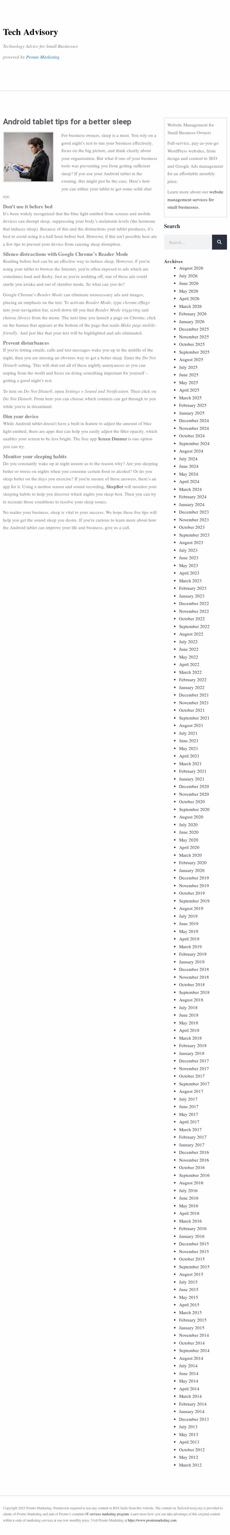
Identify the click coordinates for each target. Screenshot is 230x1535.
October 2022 (192, 618)
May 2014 (188, 1381)
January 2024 (192, 504)
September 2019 (194, 901)
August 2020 (191, 817)
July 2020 (188, 824)
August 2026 (191, 268)
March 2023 (190, 581)
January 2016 (192, 1236)
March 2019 (190, 946)
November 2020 (194, 794)
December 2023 (194, 512)
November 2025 (194, 337)
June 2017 (189, 1106)
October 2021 (192, 710)
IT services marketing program (107, 1513)
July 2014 (188, 1365)
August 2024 (191, 451)
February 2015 (193, 1320)
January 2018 (192, 1053)
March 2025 (190, 398)
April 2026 (189, 298)
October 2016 (192, 1167)
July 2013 (188, 1426)
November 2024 (194, 428)
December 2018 (194, 969)
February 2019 (193, 954)
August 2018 (191, 1000)
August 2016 (191, 1183)
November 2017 (194, 1068)
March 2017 (190, 1129)
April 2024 (189, 481)
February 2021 (193, 771)
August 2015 (191, 1274)
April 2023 (189, 573)
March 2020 (190, 855)
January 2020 (192, 870)
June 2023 (189, 557)
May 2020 (188, 840)
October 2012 (192, 1449)
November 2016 (194, 1160)
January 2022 (192, 687)
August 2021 (191, 725)
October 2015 (192, 1259)
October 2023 (192, 527)
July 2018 (188, 1007)
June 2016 (189, 1198)
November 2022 (194, 611)
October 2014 (192, 1343)
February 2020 (193, 862)
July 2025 (188, 367)
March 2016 (190, 1221)
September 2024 (194, 443)
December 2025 (194, 329)
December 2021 (194, 695)
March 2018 (190, 1038)
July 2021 (188, 733)
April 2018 (189, 1030)
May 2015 (188, 1297)
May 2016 (188, 1206)
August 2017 (191, 1091)
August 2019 (191, 908)
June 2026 (189, 283)
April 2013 (189, 1442)
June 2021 (189, 740)
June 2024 (189, 466)
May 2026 (188, 291)
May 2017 (188, 1114)
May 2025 (188, 382)
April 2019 (189, 939)
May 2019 (188, 931)
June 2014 (189, 1373)
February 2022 (193, 679)
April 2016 (189, 1213)
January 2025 (192, 413)
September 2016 (194, 1175)
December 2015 (194, 1244)
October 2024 (192, 436)
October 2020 (192, 801)
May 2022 (188, 657)
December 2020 (194, 786)
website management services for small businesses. (195, 199)
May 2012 (188, 1457)
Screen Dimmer (112, 439)
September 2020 (194, 809)
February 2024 (193, 497)
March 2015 (190, 1312)
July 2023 (188, 550)
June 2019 (189, 923)
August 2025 (191, 359)
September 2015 (194, 1267)
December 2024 (194, 420)
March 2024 (190, 489)
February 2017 (193, 1137)
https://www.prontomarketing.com (152, 1520)
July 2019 (188, 916)
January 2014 (192, 1411)
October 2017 (192, 1076)
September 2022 (194, 626)
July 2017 (188, 1099)
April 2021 (189, 756)
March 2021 (190, 763)
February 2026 (193, 314)
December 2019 (194, 878)
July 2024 (188, 459)
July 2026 (188, 276)
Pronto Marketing (43, 57)
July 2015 (188, 1282)
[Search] (219, 242)
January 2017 (192, 1145)
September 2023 (194, 535)
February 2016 (193, 1228)
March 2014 (190, 1396)
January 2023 (192, 596)
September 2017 (194, 1084)
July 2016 (188, 1190)
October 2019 (192, 893)
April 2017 (189, 1122)
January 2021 (192, 779)
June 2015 (189, 1289)
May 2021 (188, 748)
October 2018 (192, 984)
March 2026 (190, 306)
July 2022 (188, 641)
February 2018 (193, 1045)
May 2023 (188, 565)
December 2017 (194, 1061)
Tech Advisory (30, 31)
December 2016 (194, 1152)
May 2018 (188, 1023)
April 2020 (189, 847)
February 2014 (193, 1404)
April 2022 (189, 664)
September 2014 (194, 1350)
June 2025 (189, 375)
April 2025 (189, 390)
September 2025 (194, 352)
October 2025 (192, 344)
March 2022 (190, 672)
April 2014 (189, 1389)
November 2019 (194, 885)
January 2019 (192, 962)
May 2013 (188, 1434)
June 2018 (189, 1015)
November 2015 (194, 1251)
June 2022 (189, 649)
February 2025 (193, 405)
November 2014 (194, 1335)
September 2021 (194, 718)
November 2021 (194, 702)
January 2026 (192, 321)
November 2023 (194, 520)
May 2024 (188, 474)
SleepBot (115, 486)
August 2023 (191, 542)
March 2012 (190, 1465)
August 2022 (191, 634)
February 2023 (193, 588)
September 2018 (194, 992)
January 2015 (192, 1328)
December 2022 (194, 603)
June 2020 (189, 832)
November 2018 (194, 977)
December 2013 (194, 1419)
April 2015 (189, 1305)
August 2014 (191, 1358)
